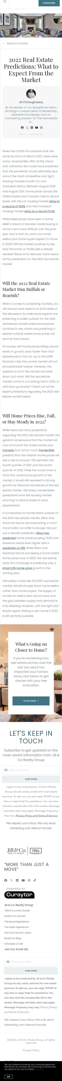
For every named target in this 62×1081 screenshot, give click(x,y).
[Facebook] (5, 880)
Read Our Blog (12, 938)
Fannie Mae (46, 450)
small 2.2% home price (17, 568)
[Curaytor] (19, 897)
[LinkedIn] (17, 880)
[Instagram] (29, 880)
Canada (8, 450)
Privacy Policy (31, 1050)
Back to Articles (17, 43)
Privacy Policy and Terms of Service (37, 815)
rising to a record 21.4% (39, 211)
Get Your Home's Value (17, 932)
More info (39, 1069)
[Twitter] (11, 880)
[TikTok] (35, 880)
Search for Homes (14, 916)
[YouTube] (23, 880)
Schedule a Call (13, 944)
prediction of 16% (13, 548)
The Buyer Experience (16, 921)
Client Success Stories (17, 910)
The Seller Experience (16, 927)
